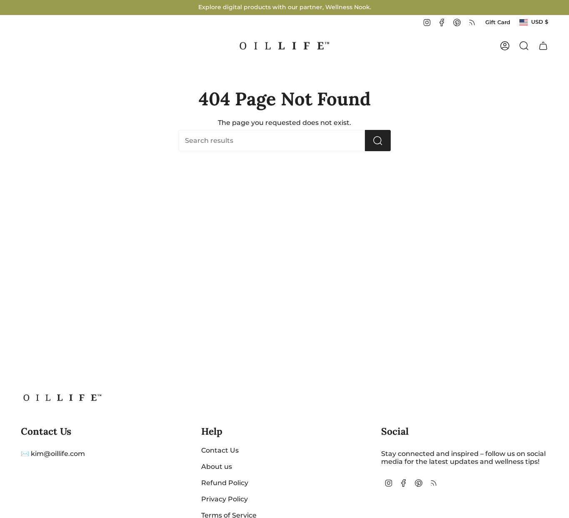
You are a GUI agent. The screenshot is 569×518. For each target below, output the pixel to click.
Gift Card (497, 22)
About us (216, 467)
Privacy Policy (224, 499)
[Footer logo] (62, 398)
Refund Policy (224, 483)
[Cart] (543, 46)
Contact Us (220, 450)
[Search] (378, 140)
